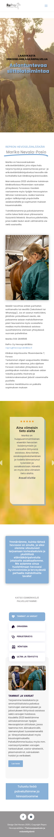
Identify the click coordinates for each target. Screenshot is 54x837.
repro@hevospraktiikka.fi (18, 347)
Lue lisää (16, 763)
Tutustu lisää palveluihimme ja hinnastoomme (27, 791)
